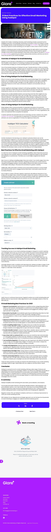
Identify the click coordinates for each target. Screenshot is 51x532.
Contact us (38, 3)
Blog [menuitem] (4, 502)
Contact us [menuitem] (6, 504)
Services (25, 3)
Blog (34, 3)
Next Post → (32, 411)
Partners (30, 3)
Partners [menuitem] (5, 501)
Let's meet (46, 3)
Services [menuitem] (5, 499)
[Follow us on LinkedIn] (4, 517)
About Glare (19, 3)
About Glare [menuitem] (6, 497)
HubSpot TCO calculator (7, 116)
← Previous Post (19, 411)
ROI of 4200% (34, 45)
